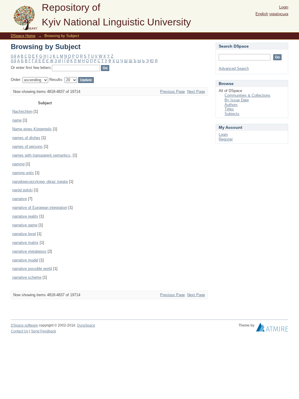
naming (18, 164)
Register (226, 139)
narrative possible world (32, 268)
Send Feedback (43, 331)
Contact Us (19, 331)
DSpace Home (23, 36)
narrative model (25, 260)
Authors (231, 105)
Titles (229, 109)
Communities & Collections (247, 95)
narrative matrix (25, 242)
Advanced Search (234, 68)
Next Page (196, 91)
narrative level (24, 234)
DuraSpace (86, 325)
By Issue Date (237, 100)
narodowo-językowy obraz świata (40, 181)
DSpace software (24, 325)
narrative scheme (26, 277)
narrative (19, 199)
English (261, 14)
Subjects (232, 114)
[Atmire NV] (272, 329)
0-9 (13, 56)
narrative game (24, 225)
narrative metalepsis (29, 251)
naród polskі (22, 190)
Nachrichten (22, 111)
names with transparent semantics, (42, 155)
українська (278, 14)
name (17, 120)
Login (283, 7)
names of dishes (26, 138)
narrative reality (25, 216)
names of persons (27, 146)
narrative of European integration (39, 207)
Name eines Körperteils (32, 129)
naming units (23, 173)
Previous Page (172, 91)
